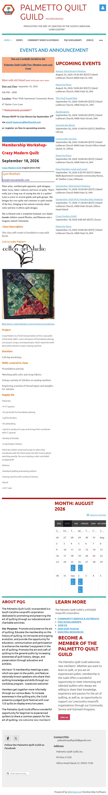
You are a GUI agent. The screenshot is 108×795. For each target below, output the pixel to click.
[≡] (100, 40)
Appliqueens (62, 111)
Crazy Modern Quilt (12, 167)
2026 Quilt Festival (68, 628)
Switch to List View (98, 515)
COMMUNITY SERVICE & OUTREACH (78, 618)
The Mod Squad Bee (66, 98)
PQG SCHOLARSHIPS (69, 621)
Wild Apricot (74, 791)
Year (76, 523)
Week (59, 523)
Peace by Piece (63, 84)
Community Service (66, 138)
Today (93, 523)
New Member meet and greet (71, 169)
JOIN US (62, 625)
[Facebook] (8, 738)
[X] (16, 738)
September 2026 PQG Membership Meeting (79, 199)
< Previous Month (84, 523)
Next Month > (101, 523)
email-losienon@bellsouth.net (23, 122)
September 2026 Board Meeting (73, 185)
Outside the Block (65, 125)
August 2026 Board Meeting (71, 71)
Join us (64, 717)
